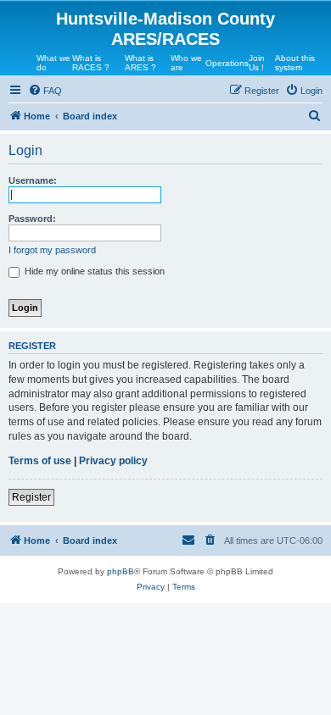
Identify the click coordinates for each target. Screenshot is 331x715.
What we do (53, 62)
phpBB (120, 571)
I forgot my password (52, 250)
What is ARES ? (140, 62)
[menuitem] (45, 90)
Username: (32, 180)
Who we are (186, 62)
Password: (32, 218)
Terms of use (39, 461)
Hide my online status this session (93, 271)
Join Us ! (257, 62)
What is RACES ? (90, 62)
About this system (295, 62)
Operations (227, 63)
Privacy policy (113, 461)
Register (31, 497)
